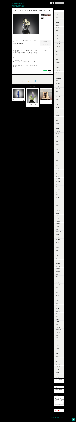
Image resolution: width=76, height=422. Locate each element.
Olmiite (57, 205)
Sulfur (57, 279)
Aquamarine (58, 43)
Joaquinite (57, 168)
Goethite (57, 139)
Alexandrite (58, 22)
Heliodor (57, 152)
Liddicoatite (58, 181)
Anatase (57, 33)
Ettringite (57, 319)
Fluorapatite (58, 131)
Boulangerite (58, 353)
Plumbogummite (58, 223)
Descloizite (58, 332)
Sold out (45, 50)
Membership (57, 5)
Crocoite (57, 345)
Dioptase (57, 110)
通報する (50, 72)
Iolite (57, 351)
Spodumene (58, 271)
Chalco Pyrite (58, 78)
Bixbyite (57, 59)
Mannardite (58, 189)
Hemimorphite (58, 155)
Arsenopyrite (58, 46)
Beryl (57, 54)
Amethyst (57, 27)
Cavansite (57, 72)
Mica (56, 192)
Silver (57, 340)
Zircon (57, 313)
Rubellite (57, 247)
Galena (57, 136)
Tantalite (57, 282)
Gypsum (57, 147)
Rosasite (57, 244)
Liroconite (57, 184)
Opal (56, 208)
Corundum (57, 93)
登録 (59, 404)
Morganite (57, 197)
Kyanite (57, 173)
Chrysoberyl (58, 83)
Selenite (57, 258)
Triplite (57, 324)
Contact (62, 5)
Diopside (57, 109)
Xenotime (57, 308)
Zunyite (57, 316)
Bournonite (58, 62)
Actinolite (57, 14)
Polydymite (58, 366)
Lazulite (57, 176)
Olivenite (57, 207)
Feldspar (57, 128)
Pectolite (57, 215)
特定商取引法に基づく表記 (58, 389)
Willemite (57, 305)
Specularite (58, 266)
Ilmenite (57, 350)
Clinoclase (58, 88)
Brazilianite (58, 64)
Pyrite (57, 229)
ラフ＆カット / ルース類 (58, 379)
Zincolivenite (58, 311)
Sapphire (57, 253)
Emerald (57, 120)
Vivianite (57, 303)
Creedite (57, 94)
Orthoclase (58, 210)
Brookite (57, 67)
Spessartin (58, 268)
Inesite (57, 165)
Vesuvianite (58, 300)
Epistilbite (57, 123)
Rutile (57, 250)
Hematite (57, 154)
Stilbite (57, 276)
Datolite (57, 369)
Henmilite (57, 157)
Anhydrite (57, 38)
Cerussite (57, 75)
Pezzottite (57, 218)
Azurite (57, 51)
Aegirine (57, 17)
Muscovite (57, 200)
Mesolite (57, 358)
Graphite (57, 144)
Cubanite (57, 359)
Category (45, 5)
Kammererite (58, 170)
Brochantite (58, 65)
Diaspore (57, 107)
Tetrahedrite (58, 284)
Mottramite (58, 199)
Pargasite (57, 213)
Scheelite (57, 321)
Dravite (57, 112)
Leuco (57, 361)
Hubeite (57, 160)
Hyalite (57, 162)
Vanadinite (57, 295)
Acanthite (57, 342)
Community (51, 5)
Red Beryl (57, 237)
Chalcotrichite (58, 329)
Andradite (57, 35)
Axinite (57, 49)
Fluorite (57, 133)
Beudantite (58, 57)
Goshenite (57, 141)
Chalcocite (58, 356)
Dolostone (58, 115)
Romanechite (58, 242)
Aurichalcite (58, 327)
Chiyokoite (57, 80)
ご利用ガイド (57, 387)
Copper (57, 91)
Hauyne (57, 149)
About (41, 5)
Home (37, 5)
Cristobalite (58, 96)
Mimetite (57, 194)
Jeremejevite (58, 364)
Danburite (57, 102)
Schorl (57, 255)
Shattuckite (58, 260)
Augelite (57, 48)
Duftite (57, 117)
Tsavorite (57, 290)
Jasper (57, 335)
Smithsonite (58, 263)
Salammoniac (58, 252)
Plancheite (58, 221)
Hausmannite (58, 337)
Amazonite (57, 25)
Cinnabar (57, 86)
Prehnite (57, 226)
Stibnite (57, 274)
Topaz (57, 287)
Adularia (57, 348)
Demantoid (57, 104)
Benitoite (57, 56)
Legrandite (58, 178)
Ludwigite (57, 372)
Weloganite (58, 298)
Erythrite (57, 125)
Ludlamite (57, 186)
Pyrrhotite (58, 234)
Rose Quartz (58, 245)
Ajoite (57, 19)
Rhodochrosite (58, 239)
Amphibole (57, 30)
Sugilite (57, 374)
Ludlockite (58, 343)
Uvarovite (57, 292)
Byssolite (57, 377)
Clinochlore (58, 99)
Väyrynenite (58, 297)
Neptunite (57, 202)
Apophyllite (58, 41)
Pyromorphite (58, 231)
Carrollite (58, 70)
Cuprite (57, 101)
